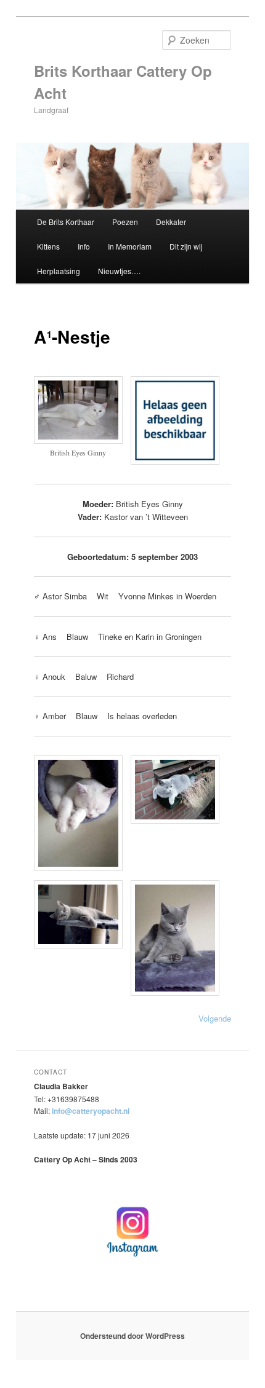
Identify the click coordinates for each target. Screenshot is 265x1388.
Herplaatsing (58, 271)
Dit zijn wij (185, 246)
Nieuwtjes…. (119, 271)
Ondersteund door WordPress (132, 1335)
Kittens (48, 246)
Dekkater (171, 221)
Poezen (125, 221)
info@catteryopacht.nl (90, 1110)
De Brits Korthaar (65, 221)
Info (84, 246)
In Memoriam (130, 246)
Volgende (214, 1018)
